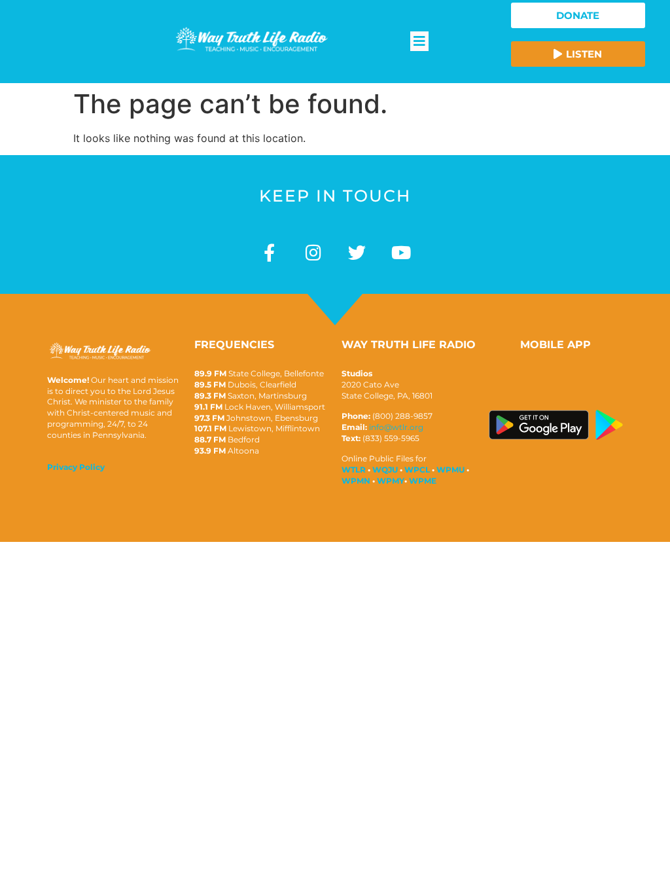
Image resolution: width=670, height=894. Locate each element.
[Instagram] (313, 252)
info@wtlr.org (396, 427)
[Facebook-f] (269, 252)
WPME (422, 481)
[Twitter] (357, 252)
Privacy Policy (76, 467)
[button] (419, 41)
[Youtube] (401, 252)
